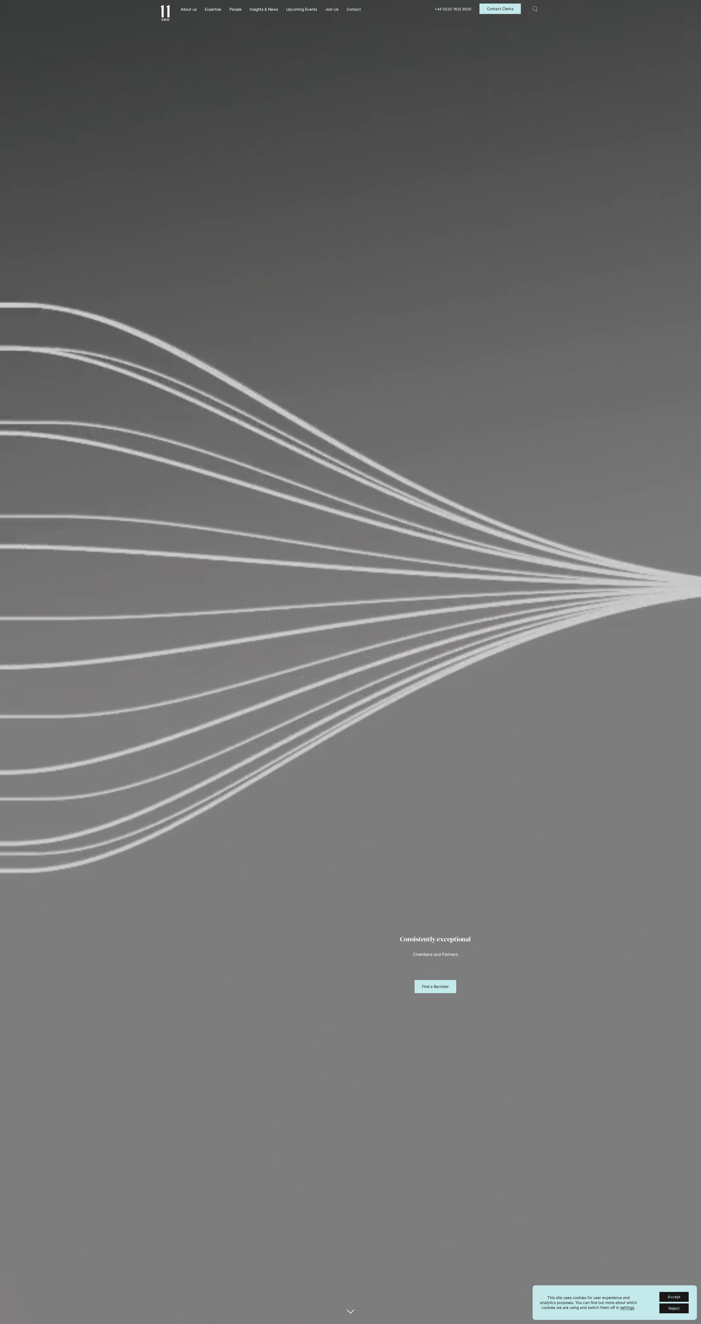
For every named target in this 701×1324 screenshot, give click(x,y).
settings (627, 1307)
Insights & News (264, 9)
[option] (435, 952)
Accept (674, 1296)
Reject (674, 1308)
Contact (354, 9)
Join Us (331, 9)
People (235, 9)
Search (535, 9)
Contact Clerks (500, 8)
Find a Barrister (435, 986)
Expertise (213, 9)
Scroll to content (350, 1312)
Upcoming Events (301, 9)
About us (189, 9)
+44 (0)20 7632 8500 (453, 9)
